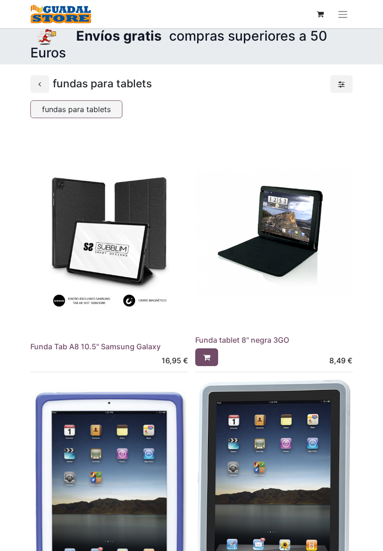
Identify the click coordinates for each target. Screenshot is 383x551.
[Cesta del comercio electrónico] (320, 14)
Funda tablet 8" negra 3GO (242, 340)
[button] (206, 357)
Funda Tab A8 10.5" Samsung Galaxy (95, 346)
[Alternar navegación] (343, 14)
